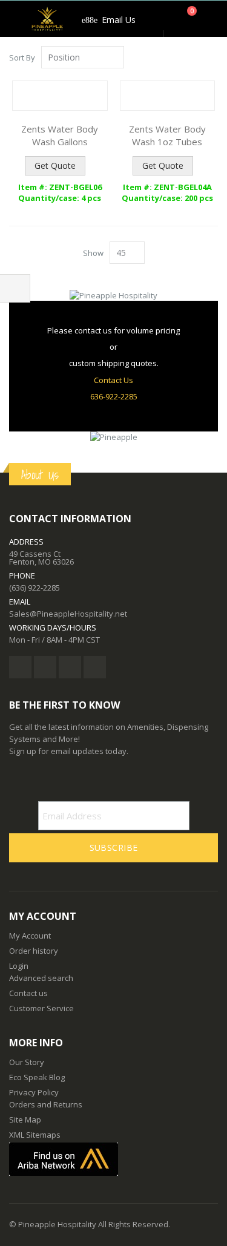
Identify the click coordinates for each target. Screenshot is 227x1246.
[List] (213, 58)
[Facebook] (20, 667)
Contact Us (113, 380)
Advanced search (41, 977)
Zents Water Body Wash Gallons (59, 135)
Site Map (25, 1119)
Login (18, 965)
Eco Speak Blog (37, 1077)
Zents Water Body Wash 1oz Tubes (167, 135)
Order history (33, 950)
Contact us (28, 993)
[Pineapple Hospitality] (47, 19)
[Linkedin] (70, 667)
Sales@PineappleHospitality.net (68, 613)
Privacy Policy (34, 1092)
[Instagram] (95, 667)
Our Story (26, 1062)
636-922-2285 (113, 396)
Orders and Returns (45, 1104)
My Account (30, 935)
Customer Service (41, 1008)
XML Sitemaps (35, 1134)
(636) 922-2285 (34, 587)
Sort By (22, 57)
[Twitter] (45, 667)
